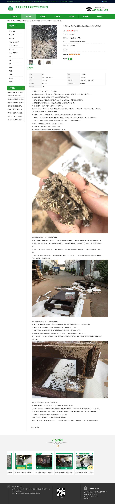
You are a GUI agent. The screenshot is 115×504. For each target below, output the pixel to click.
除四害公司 (12, 31)
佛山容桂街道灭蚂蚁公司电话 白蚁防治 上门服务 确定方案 (16, 113)
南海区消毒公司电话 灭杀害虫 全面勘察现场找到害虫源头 (83, 472)
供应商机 (28, 16)
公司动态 (71, 16)
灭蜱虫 (11, 60)
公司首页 (14, 16)
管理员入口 (32, 493)
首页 (14, 21)
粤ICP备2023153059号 (28, 489)
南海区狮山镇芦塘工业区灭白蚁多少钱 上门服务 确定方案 (16, 92)
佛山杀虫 (11, 35)
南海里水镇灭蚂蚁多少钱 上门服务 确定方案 (16, 95)
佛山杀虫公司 (12, 49)
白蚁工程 (11, 82)
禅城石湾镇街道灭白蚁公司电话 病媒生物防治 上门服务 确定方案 (16, 109)
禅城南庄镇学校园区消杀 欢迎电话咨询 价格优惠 (16, 102)
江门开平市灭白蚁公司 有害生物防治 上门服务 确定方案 (16, 119)
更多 (22, 88)
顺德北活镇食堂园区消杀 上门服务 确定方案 (16, 106)
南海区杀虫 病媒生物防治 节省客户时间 (58, 472)
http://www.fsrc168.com (34, 427)
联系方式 (100, 16)
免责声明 (26, 493)
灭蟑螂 (11, 78)
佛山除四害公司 (13, 53)
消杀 (10, 63)
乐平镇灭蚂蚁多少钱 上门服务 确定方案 (16, 99)
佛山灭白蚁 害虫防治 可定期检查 (16, 472)
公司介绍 (57, 16)
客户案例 (85, 16)
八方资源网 (21, 493)
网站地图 (38, 493)
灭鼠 (10, 56)
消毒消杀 (11, 38)
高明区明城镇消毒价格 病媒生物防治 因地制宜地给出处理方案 (44, 472)
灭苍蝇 (11, 67)
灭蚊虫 (11, 74)
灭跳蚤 (11, 71)
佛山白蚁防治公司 (14, 42)
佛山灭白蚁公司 (27, 21)
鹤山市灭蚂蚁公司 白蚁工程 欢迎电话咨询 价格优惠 (16, 116)
